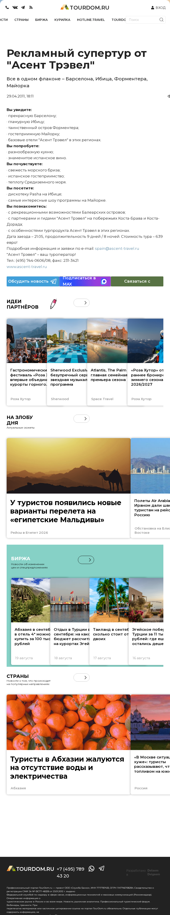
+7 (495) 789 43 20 (70, 872)
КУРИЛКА (62, 20)
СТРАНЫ (21, 20)
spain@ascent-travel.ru (117, 248)
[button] (77, 302)
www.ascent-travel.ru (27, 266)
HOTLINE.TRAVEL (91, 20)
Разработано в (143, 872)
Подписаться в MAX (79, 281)
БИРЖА (41, 20)
